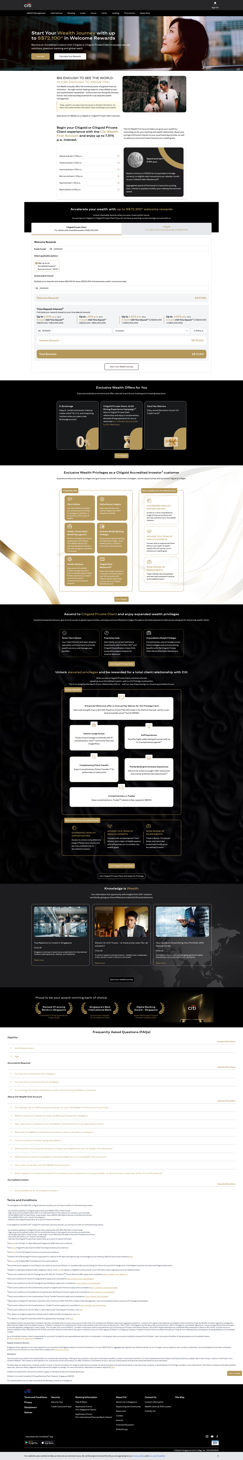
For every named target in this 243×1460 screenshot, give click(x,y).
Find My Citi (150, 1411)
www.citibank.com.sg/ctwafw (88, 1283)
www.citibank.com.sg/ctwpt (96, 1296)
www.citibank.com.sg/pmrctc (115, 1274)
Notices (28, 1412)
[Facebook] (217, 1436)
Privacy (28, 1402)
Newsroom (121, 1411)
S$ (196, 297)
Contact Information (154, 1402)
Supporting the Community (128, 1406)
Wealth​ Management (36, 13)
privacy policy (138, 1456)
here (13, 1243)
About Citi (121, 1397)
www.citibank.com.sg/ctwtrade (93, 1305)
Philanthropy (122, 1429)
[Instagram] (207, 1436)
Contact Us (150, 1397)
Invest (83, 13)
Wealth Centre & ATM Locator (158, 1406)
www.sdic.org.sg (61, 1350)
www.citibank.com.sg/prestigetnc (80, 1279)
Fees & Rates (81, 1402)
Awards (119, 1420)
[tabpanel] (121, 305)
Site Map (179, 1397)
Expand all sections (226, 1041)
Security (55, 1397)
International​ (56, 13)
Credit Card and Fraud (61, 1406)
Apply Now (145, 13)
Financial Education (125, 1425)
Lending (115, 13)
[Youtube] (212, 1436)
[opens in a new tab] (27, 5)
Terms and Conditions (35, 1397)
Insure (93, 13)
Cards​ (104, 13)
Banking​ (71, 13)
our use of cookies (157, 1456)
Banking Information (86, 1397)
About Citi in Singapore (126, 1402)
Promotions (129, 13)
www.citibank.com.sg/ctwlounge (104, 1288)
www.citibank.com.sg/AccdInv (21, 1338)
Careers (119, 1415)
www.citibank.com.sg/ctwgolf (102, 1292)
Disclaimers (30, 1407)
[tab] (36, 13)
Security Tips (57, 1402)
